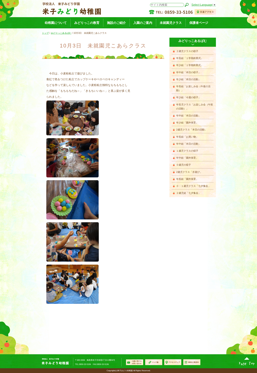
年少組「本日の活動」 (188, 79)
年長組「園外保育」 (187, 179)
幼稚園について (56, 23)
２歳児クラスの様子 (187, 51)
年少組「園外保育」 (187, 122)
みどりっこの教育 (86, 23)
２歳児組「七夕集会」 (188, 193)
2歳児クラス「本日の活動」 (191, 129)
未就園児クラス (171, 23)
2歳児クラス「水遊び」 (189, 172)
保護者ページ (198, 23)
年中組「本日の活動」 (188, 115)
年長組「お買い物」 (187, 137)
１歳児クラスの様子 (187, 151)
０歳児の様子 (183, 165)
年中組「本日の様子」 (188, 72)
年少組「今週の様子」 (188, 97)
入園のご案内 (142, 23)
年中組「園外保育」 (187, 158)
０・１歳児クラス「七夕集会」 (193, 186)
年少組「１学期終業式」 (189, 65)
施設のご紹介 (116, 23)
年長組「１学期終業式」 (189, 58)
